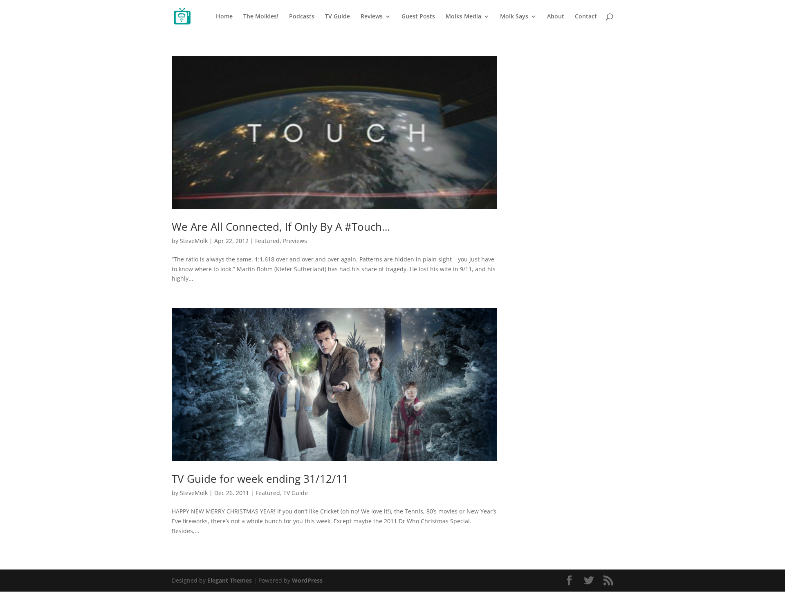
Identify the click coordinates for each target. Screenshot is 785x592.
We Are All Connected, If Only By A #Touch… (281, 226)
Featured (267, 241)
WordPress (307, 580)
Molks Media (463, 17)
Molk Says (514, 17)
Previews (295, 241)
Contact (586, 17)
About (555, 17)
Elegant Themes (229, 580)
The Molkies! (260, 17)
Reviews (372, 17)
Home (224, 17)
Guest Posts (418, 17)
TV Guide (337, 17)
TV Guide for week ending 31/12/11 (260, 478)
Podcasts (301, 17)
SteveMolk (194, 241)
